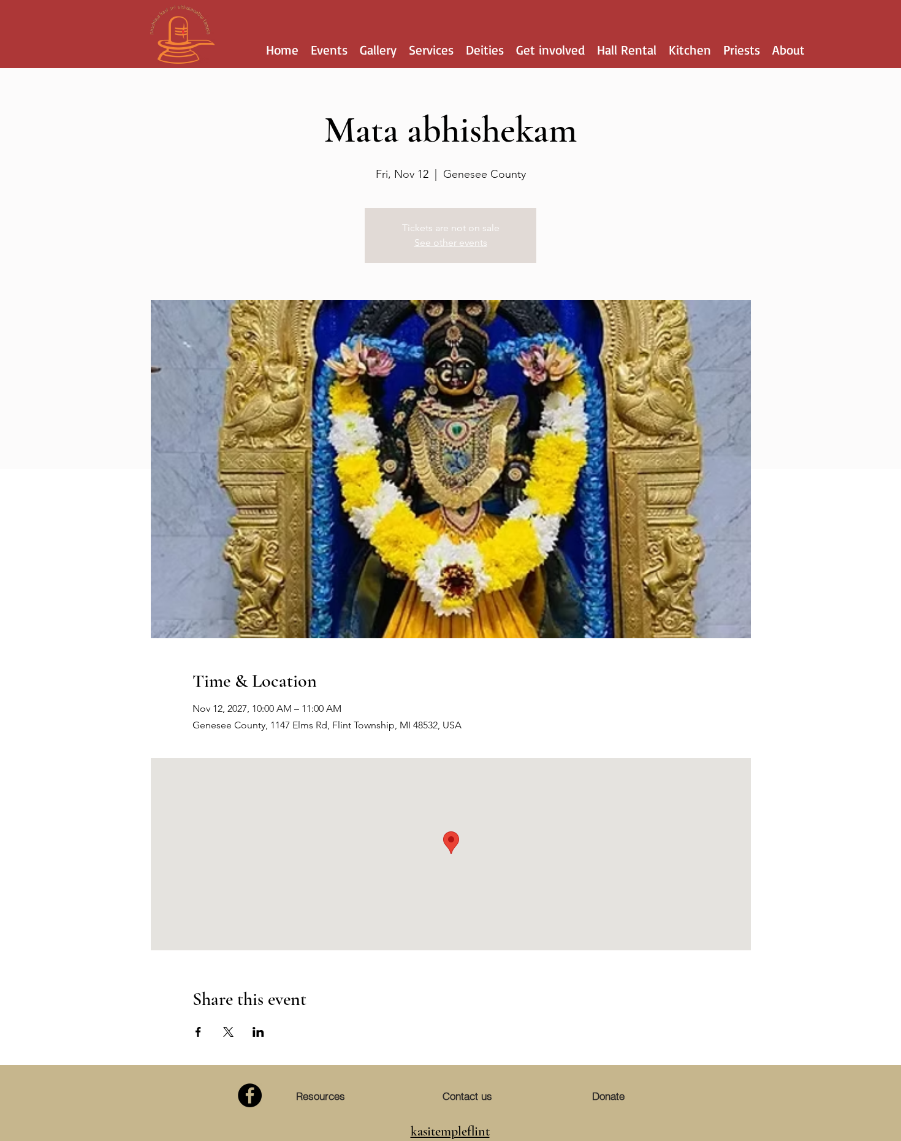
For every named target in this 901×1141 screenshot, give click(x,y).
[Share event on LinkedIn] (258, 1032)
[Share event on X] (228, 1032)
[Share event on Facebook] (198, 1032)
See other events (450, 242)
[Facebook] (250, 1095)
